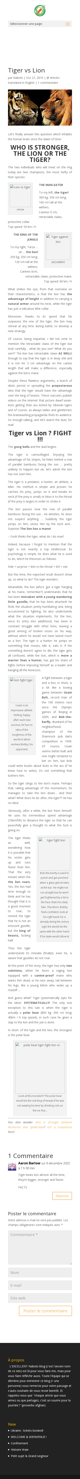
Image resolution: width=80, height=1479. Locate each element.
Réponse (62, 1196)
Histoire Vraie (20, 1449)
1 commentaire (48, 83)
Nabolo (18, 78)
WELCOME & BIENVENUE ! (29, 1437)
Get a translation (59, 1127)
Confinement (19, 1443)
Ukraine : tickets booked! (27, 1430)
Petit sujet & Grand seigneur (29, 1456)
